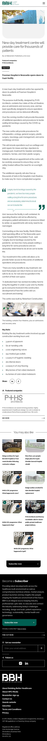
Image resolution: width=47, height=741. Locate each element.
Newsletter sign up (10, 695)
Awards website (9, 702)
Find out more (7, 635)
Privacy (5, 713)
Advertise (6, 706)
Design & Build (6, 67)
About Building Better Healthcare (17, 688)
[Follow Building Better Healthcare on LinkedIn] (26, 664)
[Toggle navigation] (44, 3)
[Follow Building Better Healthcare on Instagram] (20, 664)
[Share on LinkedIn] (12, 381)
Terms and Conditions (11, 709)
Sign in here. (22, 629)
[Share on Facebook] (18, 381)
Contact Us (7, 699)
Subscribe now (15, 564)
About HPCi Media (10, 692)
